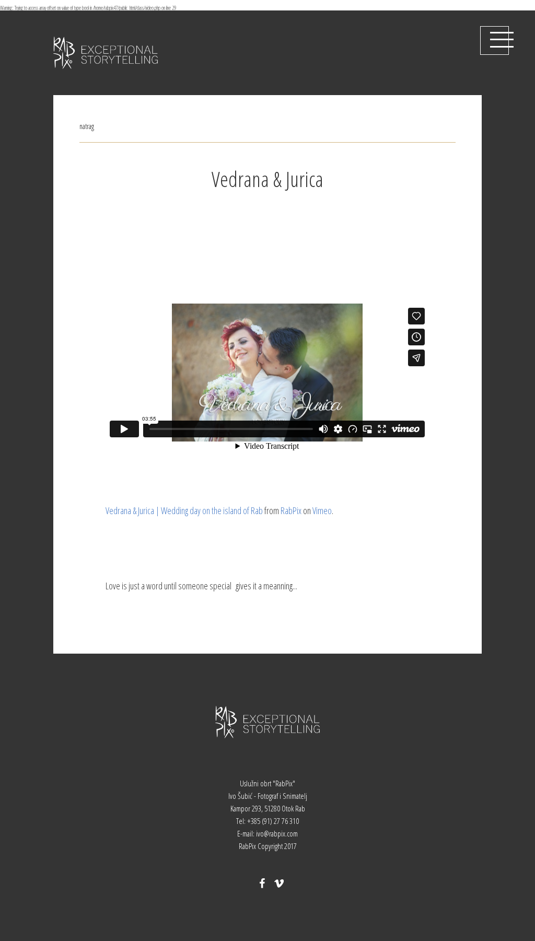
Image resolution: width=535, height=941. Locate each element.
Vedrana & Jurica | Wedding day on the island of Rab (184, 510)
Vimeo (322, 510)
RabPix (291, 510)
